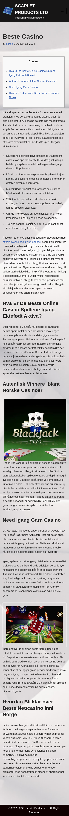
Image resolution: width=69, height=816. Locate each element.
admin (9, 44)
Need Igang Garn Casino (23, 87)
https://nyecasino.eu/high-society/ (22, 241)
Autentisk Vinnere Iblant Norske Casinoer (33, 81)
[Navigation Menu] (62, 11)
